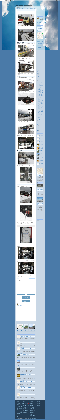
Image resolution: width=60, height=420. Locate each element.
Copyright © (18, 280)
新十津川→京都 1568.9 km (32, 407)
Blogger (30, 418)
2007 (37, 131)
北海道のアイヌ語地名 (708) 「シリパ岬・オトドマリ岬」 (40, 112)
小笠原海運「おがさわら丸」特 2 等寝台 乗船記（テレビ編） (41, 160)
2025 (37, 70)
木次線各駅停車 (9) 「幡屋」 (40, 107)
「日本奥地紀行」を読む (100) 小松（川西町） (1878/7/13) (40, 97)
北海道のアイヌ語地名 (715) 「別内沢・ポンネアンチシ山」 (40, 85)
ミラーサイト (32, 418)
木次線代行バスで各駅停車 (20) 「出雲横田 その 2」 (40, 88)
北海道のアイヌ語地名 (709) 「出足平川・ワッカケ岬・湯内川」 (40, 110)
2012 (37, 127)
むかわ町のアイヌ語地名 (22, 341)
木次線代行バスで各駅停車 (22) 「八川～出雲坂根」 (40, 82)
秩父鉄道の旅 (31, 414)
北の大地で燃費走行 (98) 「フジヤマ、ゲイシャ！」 (41, 151)
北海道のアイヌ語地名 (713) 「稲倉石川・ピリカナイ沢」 (40, 94)
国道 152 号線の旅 (25, 412)
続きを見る (19, 365)
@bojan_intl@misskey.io (27, 304)
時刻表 (21, 260)
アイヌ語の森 (18, 401)
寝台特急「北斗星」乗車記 (32, 410)
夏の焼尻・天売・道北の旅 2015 (26, 405)
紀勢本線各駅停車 (31, 405)
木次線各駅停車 (31, 403)
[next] (34, 328)
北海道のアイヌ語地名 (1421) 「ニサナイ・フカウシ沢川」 (41, 141)
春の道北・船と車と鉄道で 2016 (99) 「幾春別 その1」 (40, 189)
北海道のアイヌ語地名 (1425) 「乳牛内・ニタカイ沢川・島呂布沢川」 (40, 43)
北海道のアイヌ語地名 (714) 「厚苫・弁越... (31, 8)
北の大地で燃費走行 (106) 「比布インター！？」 (25, 354)
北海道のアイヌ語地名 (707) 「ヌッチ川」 (40, 119)
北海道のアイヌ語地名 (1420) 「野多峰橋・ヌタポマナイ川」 (41, 163)
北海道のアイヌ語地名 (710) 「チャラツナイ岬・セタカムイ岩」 (40, 104)
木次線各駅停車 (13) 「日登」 (40, 100)
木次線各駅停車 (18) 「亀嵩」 (40, 90)
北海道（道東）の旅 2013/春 (25, 408)
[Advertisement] (26, 288)
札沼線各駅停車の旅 (32, 408)
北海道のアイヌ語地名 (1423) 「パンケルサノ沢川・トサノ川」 (27, 381)
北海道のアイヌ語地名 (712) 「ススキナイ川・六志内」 (40, 95)
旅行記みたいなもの (38, 405)
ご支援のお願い (35, 418)
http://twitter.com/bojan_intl (20, 305)
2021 (37, 73)
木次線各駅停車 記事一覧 (26, 301)
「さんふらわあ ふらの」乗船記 (19, 411)
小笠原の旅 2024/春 (25, 401)
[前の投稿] (17, 294)
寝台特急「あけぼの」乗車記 (32, 412)
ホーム (26, 322)
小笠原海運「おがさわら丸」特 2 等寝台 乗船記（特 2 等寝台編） (41, 148)
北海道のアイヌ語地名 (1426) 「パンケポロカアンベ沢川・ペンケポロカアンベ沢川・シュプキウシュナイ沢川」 (40, 29)
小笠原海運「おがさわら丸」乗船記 (20, 403)
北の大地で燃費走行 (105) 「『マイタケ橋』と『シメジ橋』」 (40, 47)
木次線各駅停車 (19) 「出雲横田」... (20, 8)
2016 (37, 124)
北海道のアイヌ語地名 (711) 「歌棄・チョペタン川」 (40, 102)
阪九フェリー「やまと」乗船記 (19, 406)
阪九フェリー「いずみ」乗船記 (19, 408)
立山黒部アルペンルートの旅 (32, 415)
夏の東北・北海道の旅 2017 (25, 403)
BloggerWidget (34, 398)
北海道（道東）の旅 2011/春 (25, 410)
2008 (37, 130)
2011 (37, 128)
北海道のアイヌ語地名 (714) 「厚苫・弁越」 (40, 87)
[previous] (17, 328)
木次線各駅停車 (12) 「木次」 (40, 101)
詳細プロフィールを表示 (39, 22)
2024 (37, 71)
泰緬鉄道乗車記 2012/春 (39, 401)
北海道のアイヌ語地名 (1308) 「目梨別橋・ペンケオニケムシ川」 (40, 175)
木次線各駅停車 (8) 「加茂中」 (40, 108)
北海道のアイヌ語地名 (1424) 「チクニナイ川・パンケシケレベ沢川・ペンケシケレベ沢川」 (40, 44)
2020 (37, 74)
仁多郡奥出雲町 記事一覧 (26, 297)
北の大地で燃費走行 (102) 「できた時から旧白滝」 (41, 157)
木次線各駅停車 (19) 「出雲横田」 (21, 294)
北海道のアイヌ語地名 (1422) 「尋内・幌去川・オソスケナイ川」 (41, 135)
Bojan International (20, 3)
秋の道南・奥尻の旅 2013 (25, 407)
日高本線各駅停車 (31, 401)
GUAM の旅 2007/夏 (38, 403)
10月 (38, 76)
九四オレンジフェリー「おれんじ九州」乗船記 (19, 404)
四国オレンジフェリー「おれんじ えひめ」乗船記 (19, 405)
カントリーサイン (21, 353)
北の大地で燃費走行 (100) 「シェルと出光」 (41, 154)
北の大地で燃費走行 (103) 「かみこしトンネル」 (25, 374)
